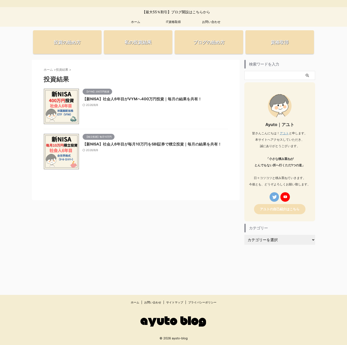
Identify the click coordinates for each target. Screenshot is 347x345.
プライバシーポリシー (202, 302)
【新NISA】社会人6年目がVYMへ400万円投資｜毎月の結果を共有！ (142, 98)
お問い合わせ (211, 22)
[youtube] (285, 197)
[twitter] (274, 197)
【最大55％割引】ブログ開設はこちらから (171, 12)
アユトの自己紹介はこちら (280, 209)
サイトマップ (174, 302)
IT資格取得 (173, 22)
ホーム (135, 22)
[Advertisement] (279, 265)
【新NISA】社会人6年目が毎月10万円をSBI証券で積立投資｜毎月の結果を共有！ (152, 144)
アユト (284, 133)
